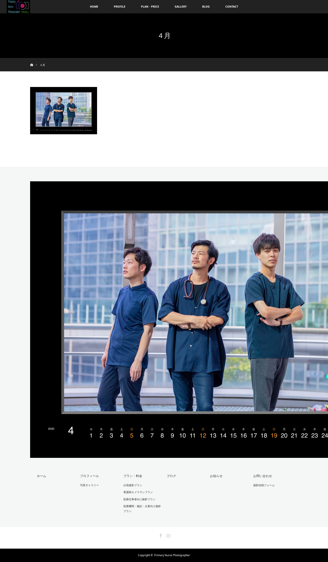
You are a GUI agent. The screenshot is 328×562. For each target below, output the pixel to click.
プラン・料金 (132, 476)
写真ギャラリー (89, 485)
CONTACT (231, 6)
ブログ (171, 476)
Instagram (167, 534)
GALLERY (181, 6)
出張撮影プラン (132, 485)
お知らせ (216, 476)
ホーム (41, 476)
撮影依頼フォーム (264, 485)
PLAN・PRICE (150, 6)
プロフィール (89, 476)
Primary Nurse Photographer (172, 555)
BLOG (206, 6)
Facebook (160, 534)
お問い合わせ (262, 476)
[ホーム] (31, 59)
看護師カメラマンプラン (138, 492)
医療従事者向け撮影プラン (139, 499)
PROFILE (119, 6)
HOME (94, 6)
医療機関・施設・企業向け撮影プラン (142, 508)
